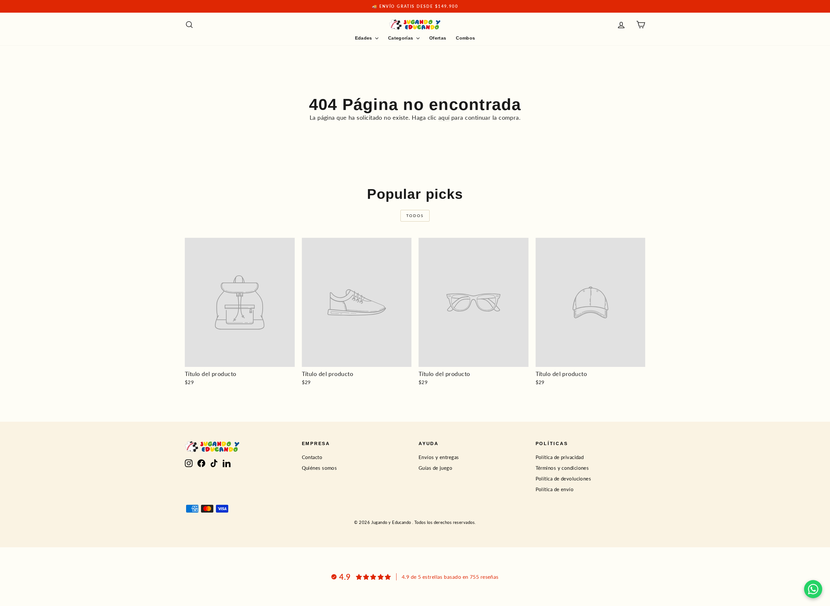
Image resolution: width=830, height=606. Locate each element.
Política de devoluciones (563, 478)
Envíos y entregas (439, 457)
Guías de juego (435, 468)
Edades (364, 38)
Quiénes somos (319, 468)
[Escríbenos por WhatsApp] (813, 589)
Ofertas (437, 38)
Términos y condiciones (562, 468)
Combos (465, 38)
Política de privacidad (560, 457)
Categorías (401, 38)
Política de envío (555, 489)
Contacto (312, 457)
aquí (444, 117)
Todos (415, 215)
